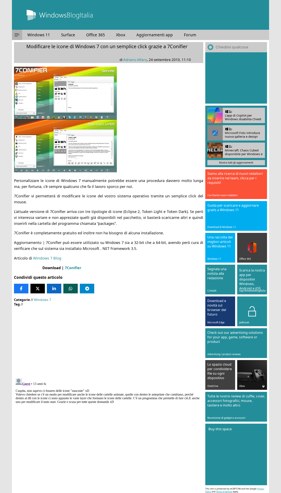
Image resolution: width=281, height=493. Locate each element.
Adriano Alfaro (135, 59)
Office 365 (95, 35)
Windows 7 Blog (47, 258)
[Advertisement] (108, 339)
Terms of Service (224, 491)
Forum (190, 35)
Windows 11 (38, 35)
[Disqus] (108, 428)
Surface (68, 35)
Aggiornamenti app (154, 35)
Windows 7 (42, 299)
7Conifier (73, 267)
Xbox (120, 35)
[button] (17, 35)
